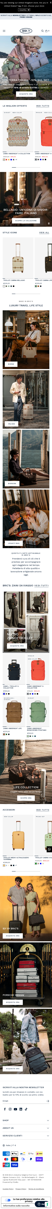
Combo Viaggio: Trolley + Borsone (17, 15)
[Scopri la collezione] (26, 339)
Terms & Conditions (36, 1189)
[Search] (42, 30)
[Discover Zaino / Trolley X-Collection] (14, 669)
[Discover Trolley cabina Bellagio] (18, 258)
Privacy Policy (21, 1189)
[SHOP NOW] (26, 1041)
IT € (14, 1145)
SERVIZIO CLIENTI (12, 1135)
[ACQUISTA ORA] (26, 908)
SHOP (6, 1120)
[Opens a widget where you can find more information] (42, 1204)
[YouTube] (15, 1109)
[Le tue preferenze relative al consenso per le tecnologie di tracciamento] (47, 1204)
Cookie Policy (8, 1189)
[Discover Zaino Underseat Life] (14, 711)
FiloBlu (15, 1182)
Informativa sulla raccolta (16, 1205)
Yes (19, 6)
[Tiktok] (26, 1109)
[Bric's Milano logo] (26, 31)
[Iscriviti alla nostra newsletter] (47, 1101)
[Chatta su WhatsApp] (49, 849)
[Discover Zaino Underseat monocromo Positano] (38, 711)
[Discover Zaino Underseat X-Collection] (18, 131)
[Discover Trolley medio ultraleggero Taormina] (18, 835)
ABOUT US (8, 1128)
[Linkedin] (21, 1109)
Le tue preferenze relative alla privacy (28, 1200)
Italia (8, 1145)
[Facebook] (5, 1109)
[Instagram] (10, 1109)
